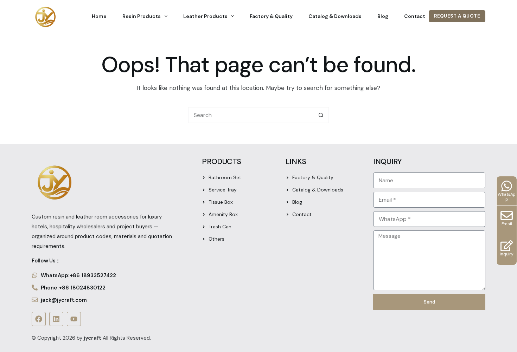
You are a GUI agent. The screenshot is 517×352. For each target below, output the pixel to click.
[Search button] (320, 115)
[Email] (506, 215)
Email (507, 224)
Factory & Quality (271, 16)
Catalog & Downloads (335, 16)
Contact (414, 16)
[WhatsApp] (506, 186)
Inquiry (506, 254)
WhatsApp (507, 196)
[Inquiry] (506, 246)
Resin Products (141, 16)
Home (99, 16)
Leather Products (205, 16)
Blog (382, 16)
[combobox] (251, 115)
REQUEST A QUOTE (457, 16)
